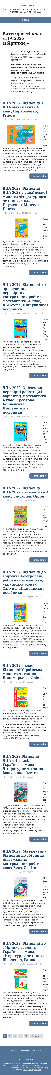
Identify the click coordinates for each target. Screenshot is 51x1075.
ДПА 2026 (40, 313)
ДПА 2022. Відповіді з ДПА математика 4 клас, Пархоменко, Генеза (23, 109)
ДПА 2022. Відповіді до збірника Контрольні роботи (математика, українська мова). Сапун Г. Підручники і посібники (24, 582)
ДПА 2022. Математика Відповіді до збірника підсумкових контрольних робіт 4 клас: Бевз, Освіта (24, 859)
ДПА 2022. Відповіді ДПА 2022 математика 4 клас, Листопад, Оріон (25, 492)
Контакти (13, 1050)
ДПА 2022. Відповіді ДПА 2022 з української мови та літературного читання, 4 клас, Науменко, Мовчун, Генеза (25, 198)
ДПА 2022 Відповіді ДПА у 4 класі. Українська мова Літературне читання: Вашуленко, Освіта (23, 764)
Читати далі (38, 176)
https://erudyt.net (21, 1065)
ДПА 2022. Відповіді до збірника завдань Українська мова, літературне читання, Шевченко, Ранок (24, 951)
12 (26, 1036)
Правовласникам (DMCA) (30, 1050)
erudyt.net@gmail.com (32, 1069)
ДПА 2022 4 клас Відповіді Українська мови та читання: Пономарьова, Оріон (22, 671)
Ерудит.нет (25, 5)
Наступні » (36, 1036)
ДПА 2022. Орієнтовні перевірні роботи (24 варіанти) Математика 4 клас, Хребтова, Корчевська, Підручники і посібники (24, 400)
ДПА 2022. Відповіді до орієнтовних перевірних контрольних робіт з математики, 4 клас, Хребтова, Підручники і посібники (25, 297)
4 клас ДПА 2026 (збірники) (27, 119)
